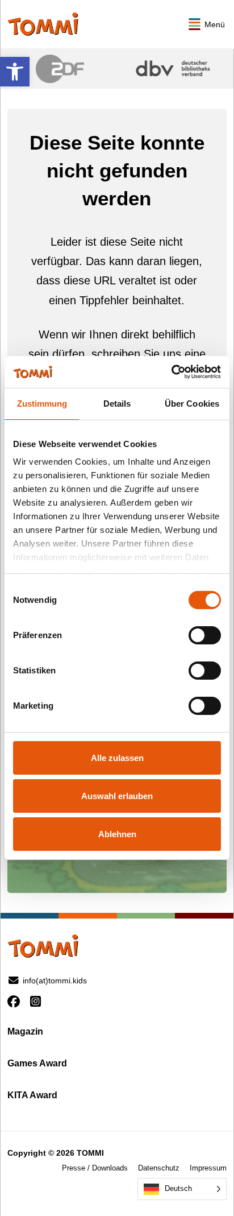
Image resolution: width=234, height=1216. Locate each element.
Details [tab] (117, 403)
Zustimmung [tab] (42, 403)
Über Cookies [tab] (192, 403)
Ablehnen (117, 834)
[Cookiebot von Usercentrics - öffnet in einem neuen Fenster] (171, 372)
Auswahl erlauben (117, 796)
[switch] (205, 635)
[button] (15, 71)
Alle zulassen (117, 758)
